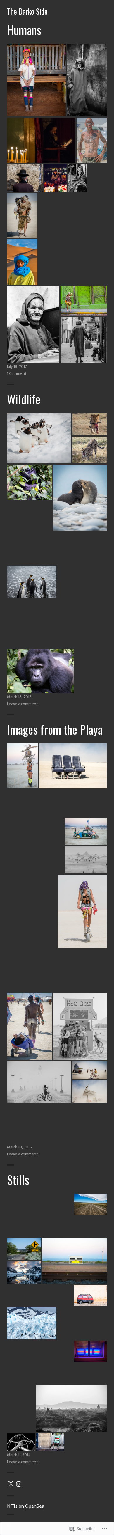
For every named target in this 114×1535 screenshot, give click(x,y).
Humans (24, 29)
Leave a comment (22, 703)
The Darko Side (27, 11)
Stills (18, 1179)
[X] (10, 1484)
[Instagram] (18, 1484)
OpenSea (34, 1506)
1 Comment (16, 373)
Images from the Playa (55, 729)
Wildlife (23, 399)
